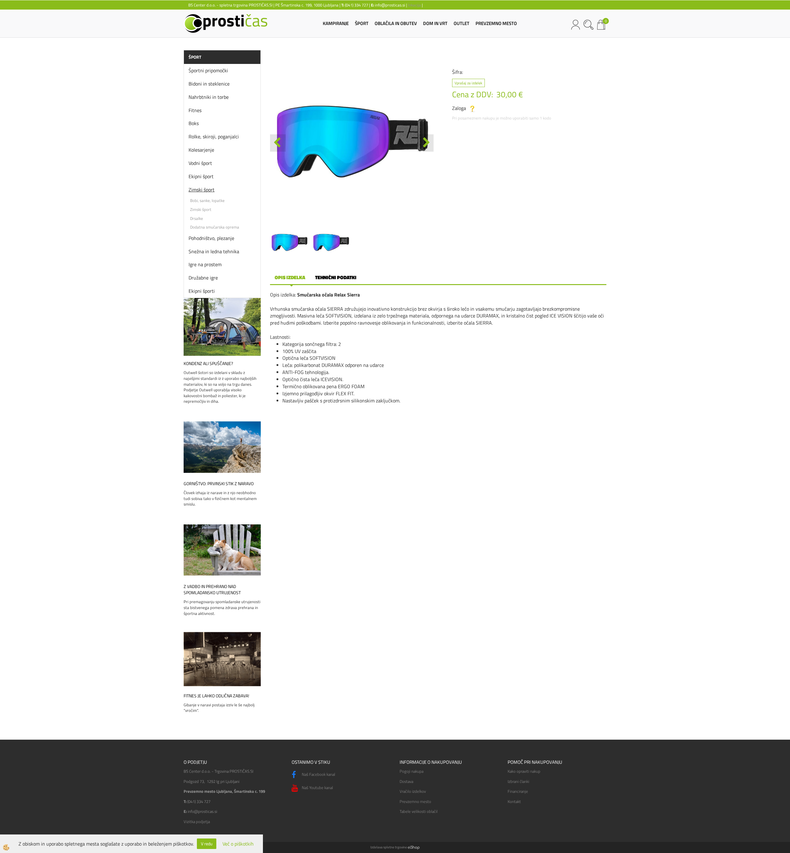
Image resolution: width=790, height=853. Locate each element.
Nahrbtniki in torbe (209, 97)
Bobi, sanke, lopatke (207, 200)
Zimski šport (201, 189)
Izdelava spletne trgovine (388, 847)
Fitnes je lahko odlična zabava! (216, 696)
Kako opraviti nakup (524, 771)
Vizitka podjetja (197, 821)
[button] (426, 143)
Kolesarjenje (201, 149)
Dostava (406, 781)
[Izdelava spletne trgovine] (414, 847)
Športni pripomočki (208, 70)
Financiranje (518, 791)
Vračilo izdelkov (413, 791)
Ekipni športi (202, 291)
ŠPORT (361, 23)
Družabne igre (203, 277)
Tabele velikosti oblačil (419, 811)
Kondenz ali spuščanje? (208, 363)
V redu (206, 843)
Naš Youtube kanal (317, 787)
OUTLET (461, 23)
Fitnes (195, 110)
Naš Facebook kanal (318, 774)
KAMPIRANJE (336, 23)
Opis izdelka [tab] (290, 277)
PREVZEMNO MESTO (496, 23)
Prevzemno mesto (415, 801)
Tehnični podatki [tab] (335, 277)
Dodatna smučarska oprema (214, 227)
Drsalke (196, 218)
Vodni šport (200, 163)
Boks (194, 123)
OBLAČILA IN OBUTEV (396, 23)
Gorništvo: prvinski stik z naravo (219, 484)
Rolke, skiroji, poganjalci (214, 136)
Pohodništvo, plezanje (211, 238)
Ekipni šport (201, 176)
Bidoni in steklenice (209, 83)
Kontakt (514, 801)
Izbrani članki (518, 781)
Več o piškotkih (238, 843)
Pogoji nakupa (411, 771)
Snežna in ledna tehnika (214, 251)
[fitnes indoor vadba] (222, 658)
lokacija (414, 5)
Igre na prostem (205, 264)
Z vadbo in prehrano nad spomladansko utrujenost (212, 589)
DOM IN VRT (435, 23)
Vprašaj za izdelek (468, 83)
